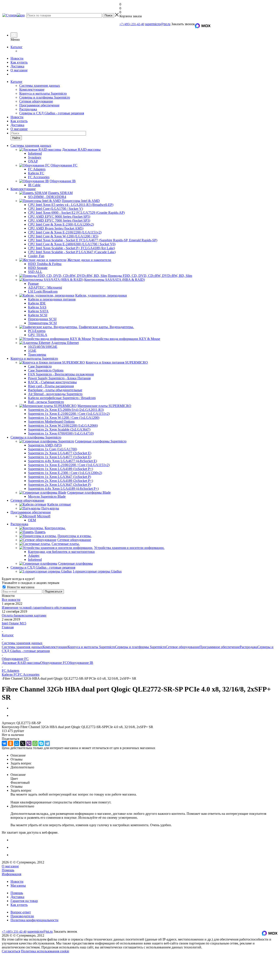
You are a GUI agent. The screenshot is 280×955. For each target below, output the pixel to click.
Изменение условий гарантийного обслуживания (39, 607)
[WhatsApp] (35, 743)
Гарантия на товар (24, 901)
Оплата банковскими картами (24, 615)
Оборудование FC (53, 663)
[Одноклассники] (10, 743)
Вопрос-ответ (20, 912)
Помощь (8, 870)
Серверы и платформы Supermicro (44, 97)
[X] (22, 743)
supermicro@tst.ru (157, 24)
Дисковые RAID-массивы (21, 663)
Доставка (17, 66)
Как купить (19, 62)
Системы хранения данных (39, 85)
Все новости (11, 599)
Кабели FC (10, 674)
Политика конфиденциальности (34, 920)
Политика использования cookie (45, 951)
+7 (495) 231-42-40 (131, 24)
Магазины (18, 885)
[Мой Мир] (16, 743)
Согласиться (11, 951)
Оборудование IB (80, 663)
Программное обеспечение (39, 105)
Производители (22, 916)
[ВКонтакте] (4, 743)
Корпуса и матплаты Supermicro (43, 93)
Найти (16, 138)
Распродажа (28, 109)
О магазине (19, 70)
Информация (11, 874)
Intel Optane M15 (14, 623)
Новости (16, 58)
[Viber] (29, 743)
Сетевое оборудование (36, 101)
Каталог (16, 47)
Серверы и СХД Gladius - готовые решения (51, 113)
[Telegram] (47, 743)
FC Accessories (28, 674)
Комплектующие (31, 89)
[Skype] (41, 743)
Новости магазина (20, 587)
